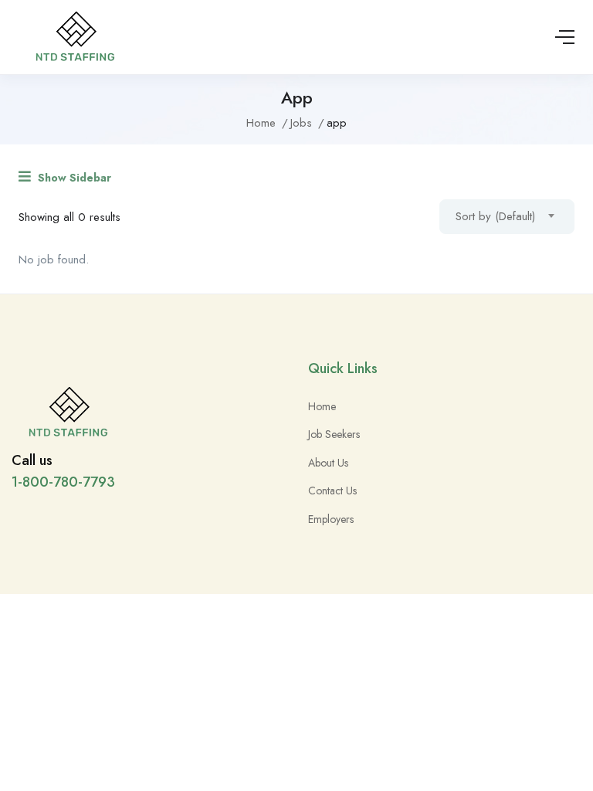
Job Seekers (334, 434)
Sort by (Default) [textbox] (495, 216)
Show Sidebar (73, 177)
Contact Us (332, 490)
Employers (331, 519)
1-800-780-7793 (63, 482)
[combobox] (506, 216)
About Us (328, 462)
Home (261, 122)
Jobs (301, 122)
